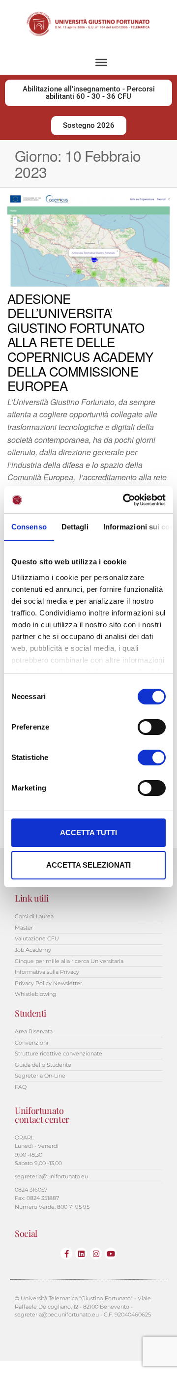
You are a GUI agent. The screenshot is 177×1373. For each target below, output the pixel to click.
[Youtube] (111, 1253)
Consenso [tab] (29, 527)
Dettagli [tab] (74, 527)
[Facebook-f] (66, 1253)
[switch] (152, 727)
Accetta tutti (88, 832)
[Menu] (101, 62)
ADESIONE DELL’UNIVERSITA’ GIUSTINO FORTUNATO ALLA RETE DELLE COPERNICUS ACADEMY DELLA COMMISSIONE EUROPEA (80, 342)
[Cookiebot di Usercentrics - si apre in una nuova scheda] (125, 500)
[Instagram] (96, 1253)
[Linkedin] (81, 1253)
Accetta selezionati (88, 865)
